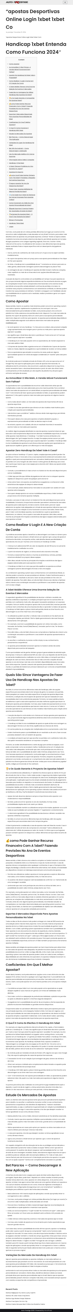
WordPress (48, 1310)
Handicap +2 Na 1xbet (16, 163)
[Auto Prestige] (17, 2)
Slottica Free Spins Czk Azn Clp (16, 1301)
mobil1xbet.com (11, 323)
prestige (10, 32)
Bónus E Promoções (16, 220)
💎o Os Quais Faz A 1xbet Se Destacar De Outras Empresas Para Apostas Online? (22, 197)
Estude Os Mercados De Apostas (20, 134)
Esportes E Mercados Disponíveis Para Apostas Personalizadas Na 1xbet (20, 116)
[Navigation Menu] (65, 2)
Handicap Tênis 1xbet (16, 223)
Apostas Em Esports (16, 172)
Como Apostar (14, 64)
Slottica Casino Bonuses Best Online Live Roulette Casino (25, 1304)
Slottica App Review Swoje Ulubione (18, 1298)
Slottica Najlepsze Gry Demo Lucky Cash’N (20, 1293)
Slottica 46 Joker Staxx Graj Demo (18, 1296)
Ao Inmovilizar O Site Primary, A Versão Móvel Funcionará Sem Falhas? (20, 69)
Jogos (11, 227)
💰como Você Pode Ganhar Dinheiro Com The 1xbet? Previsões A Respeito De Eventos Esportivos (22, 177)
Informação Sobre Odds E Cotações (21, 160)
